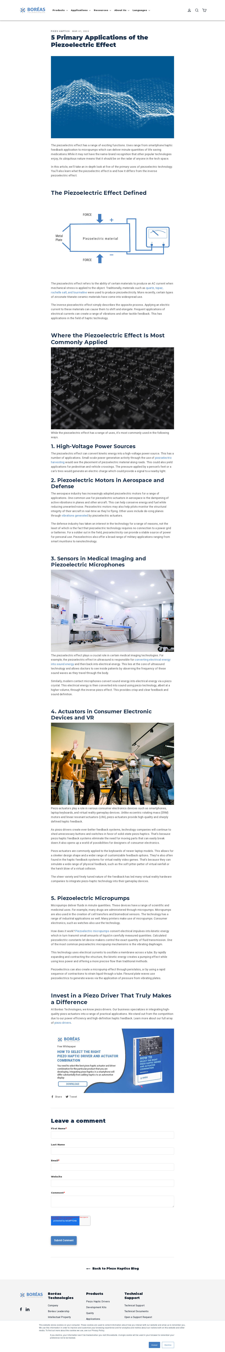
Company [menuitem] (53, 1305)
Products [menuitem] (58, 10)
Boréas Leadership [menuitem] (58, 1311)
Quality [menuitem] (90, 1313)
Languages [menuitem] (140, 10)
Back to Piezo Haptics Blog (115, 1268)
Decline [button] (168, 1345)
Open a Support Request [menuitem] (138, 1317)
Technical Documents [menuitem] (136, 1311)
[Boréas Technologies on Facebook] (21, 1309)
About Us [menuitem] (120, 10)
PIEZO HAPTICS (60, 31)
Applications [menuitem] (79, 10)
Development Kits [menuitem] (96, 1307)
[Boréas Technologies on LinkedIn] (27, 1309)
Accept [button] (154, 1345)
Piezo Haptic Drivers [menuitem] (98, 1301)
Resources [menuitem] (101, 10)
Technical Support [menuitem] (134, 1305)
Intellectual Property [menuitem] (59, 1317)
